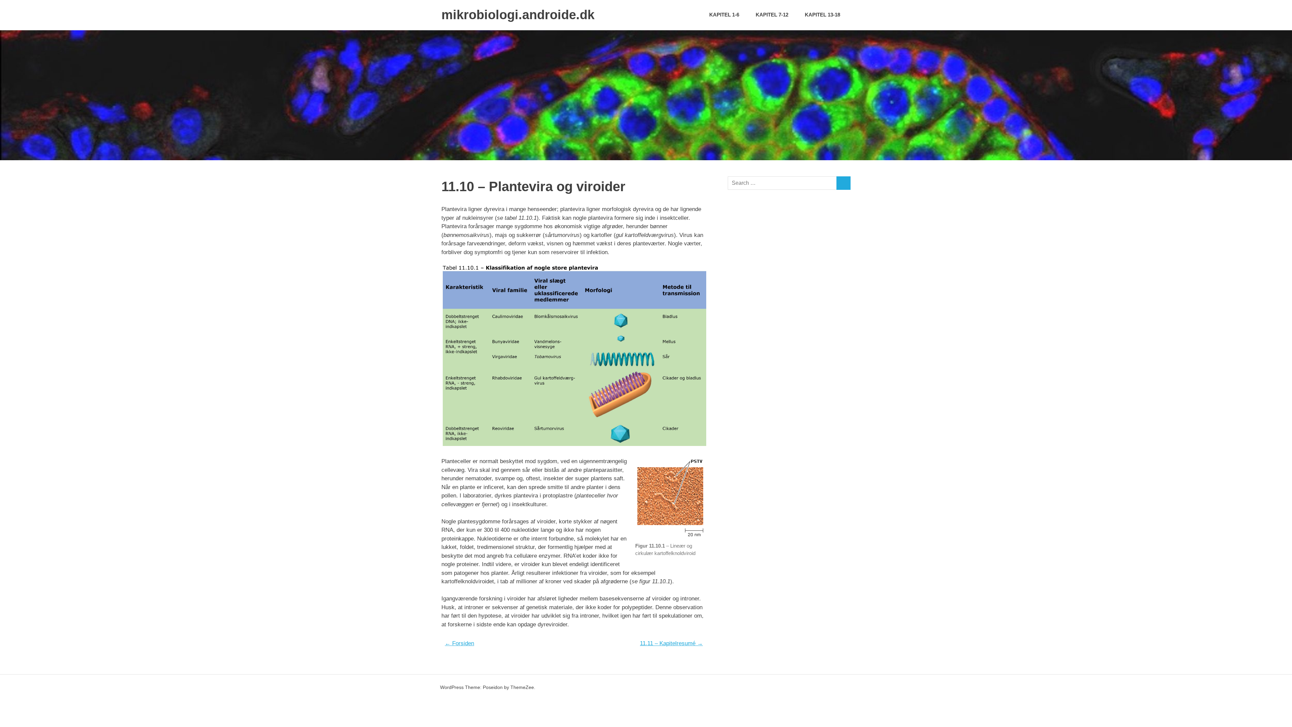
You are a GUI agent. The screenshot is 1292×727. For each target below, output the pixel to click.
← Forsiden (459, 643)
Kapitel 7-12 (772, 15)
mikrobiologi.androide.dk (518, 15)
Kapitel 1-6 (724, 15)
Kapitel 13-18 (822, 15)
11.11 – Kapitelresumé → (671, 643)
